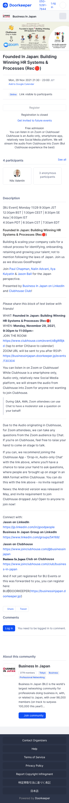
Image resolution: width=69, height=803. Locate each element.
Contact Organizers (34, 740)
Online (13, 94)
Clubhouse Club (20, 291)
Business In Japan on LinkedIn (43, 286)
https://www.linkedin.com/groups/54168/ (31, 537)
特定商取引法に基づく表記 (34, 782)
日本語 (34, 790)
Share (10, 608)
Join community (33, 715)
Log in (9, 628)
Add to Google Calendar (21, 84)
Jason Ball (25, 274)
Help (34, 748)
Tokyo (42, 672)
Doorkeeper (42, 798)
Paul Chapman (19, 269)
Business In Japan (24, 16)
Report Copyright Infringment (34, 774)
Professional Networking (32, 677)
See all (62, 159)
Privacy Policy (34, 765)
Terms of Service (34, 757)
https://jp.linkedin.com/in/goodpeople (29, 527)
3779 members (27, 672)
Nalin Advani (40, 269)
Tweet (23, 608)
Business (53, 672)
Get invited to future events (34, 120)
